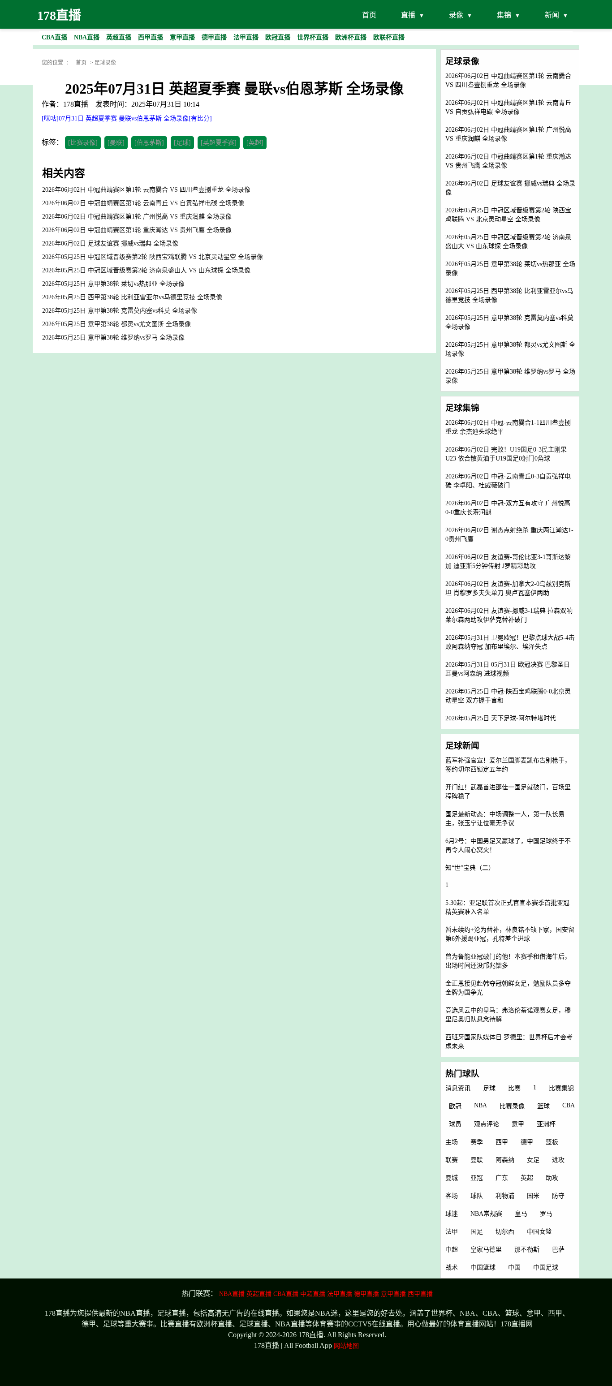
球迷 (451, 1213)
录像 (456, 15)
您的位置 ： (56, 63)
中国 (514, 1267)
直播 (408, 15)
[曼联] (116, 142)
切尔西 (505, 1231)
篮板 (552, 1142)
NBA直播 (232, 1294)
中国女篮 (539, 1231)
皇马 (521, 1213)
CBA (568, 1105)
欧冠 (455, 1106)
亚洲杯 (546, 1124)
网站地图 (346, 1346)
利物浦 (505, 1195)
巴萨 (558, 1249)
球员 (455, 1124)
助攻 (552, 1178)
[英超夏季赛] (219, 142)
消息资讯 (457, 1088)
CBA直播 (285, 1294)
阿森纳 (505, 1160)
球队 (476, 1195)
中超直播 (312, 1294)
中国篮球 (483, 1267)
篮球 (543, 1106)
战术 (451, 1267)
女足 (533, 1160)
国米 (533, 1195)
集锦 (504, 15)
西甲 (502, 1142)
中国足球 (545, 1267)
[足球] (182, 142)
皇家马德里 (486, 1249)
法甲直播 (339, 1294)
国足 (476, 1231)
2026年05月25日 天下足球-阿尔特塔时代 (500, 718)
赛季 (476, 1142)
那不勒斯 (526, 1249)
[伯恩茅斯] (149, 142)
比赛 (514, 1088)
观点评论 (486, 1124)
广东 (502, 1178)
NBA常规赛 (486, 1213)
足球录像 (105, 63)
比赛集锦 (561, 1088)
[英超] (254, 142)
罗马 (546, 1213)
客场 (451, 1195)
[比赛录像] (83, 142)
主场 (451, 1142)
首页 (369, 15)
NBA (480, 1105)
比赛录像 (512, 1106)
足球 (489, 1088)
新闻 (552, 15)
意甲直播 (393, 1294)
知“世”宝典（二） (470, 868)
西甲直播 (420, 1294)
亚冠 (476, 1178)
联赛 (451, 1160)
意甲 (518, 1124)
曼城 (451, 1178)
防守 (558, 1195)
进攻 (558, 1160)
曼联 (476, 1160)
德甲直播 (366, 1294)
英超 (527, 1178)
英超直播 (259, 1294)
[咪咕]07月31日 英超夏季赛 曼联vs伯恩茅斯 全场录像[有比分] (127, 118)
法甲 (451, 1231)
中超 (451, 1249)
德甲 (527, 1142)
